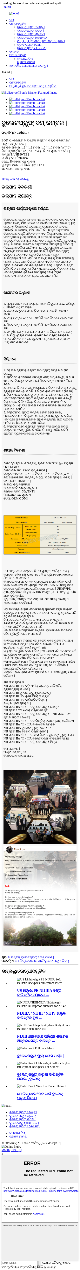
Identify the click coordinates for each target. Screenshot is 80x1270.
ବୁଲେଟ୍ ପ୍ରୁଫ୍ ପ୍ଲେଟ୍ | (31, 34)
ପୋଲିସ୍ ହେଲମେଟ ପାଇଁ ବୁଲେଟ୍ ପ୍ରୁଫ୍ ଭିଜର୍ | (42, 960)
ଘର (11, 20)
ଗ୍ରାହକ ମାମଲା (26, 62)
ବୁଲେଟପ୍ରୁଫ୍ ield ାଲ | (32, 48)
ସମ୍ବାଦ (14, 51)
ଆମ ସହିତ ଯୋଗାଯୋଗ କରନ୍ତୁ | (28, 65)
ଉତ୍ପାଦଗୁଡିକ (17, 23)
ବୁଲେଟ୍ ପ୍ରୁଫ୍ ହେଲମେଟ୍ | (32, 37)
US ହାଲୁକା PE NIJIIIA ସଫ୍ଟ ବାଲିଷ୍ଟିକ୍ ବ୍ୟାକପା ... (39, 992)
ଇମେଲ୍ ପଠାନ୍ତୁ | (12, 1150)
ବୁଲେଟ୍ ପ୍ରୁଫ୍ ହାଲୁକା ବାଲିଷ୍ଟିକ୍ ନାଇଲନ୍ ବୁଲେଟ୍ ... (40, 1076)
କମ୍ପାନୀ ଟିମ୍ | (25, 58)
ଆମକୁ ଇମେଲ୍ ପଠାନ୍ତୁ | (16, 178)
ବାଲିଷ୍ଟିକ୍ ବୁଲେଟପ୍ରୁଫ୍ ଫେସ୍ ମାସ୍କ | (31, 957)
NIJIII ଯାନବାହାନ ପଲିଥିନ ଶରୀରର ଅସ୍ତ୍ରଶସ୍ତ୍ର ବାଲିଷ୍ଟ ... (42, 1038)
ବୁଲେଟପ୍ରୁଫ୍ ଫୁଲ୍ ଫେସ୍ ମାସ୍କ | (40, 1056)
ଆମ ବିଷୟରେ (17, 55)
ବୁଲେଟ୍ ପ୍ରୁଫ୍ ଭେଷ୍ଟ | (31, 27)
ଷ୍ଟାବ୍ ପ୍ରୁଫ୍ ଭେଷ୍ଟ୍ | (30, 44)
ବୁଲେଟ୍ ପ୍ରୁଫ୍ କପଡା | (30, 30)
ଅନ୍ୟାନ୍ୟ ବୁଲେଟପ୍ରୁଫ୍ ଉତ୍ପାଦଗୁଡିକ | (41, 41)
